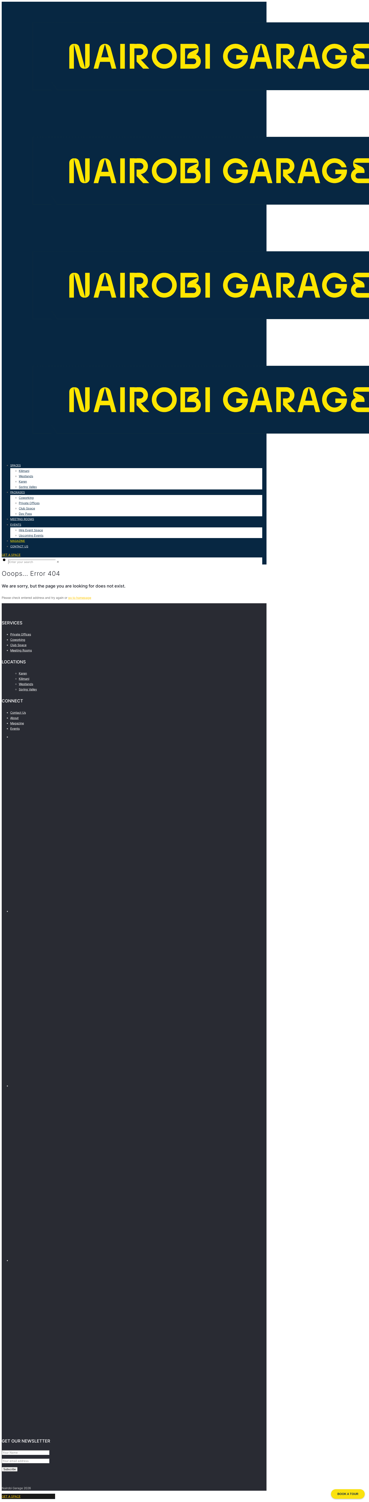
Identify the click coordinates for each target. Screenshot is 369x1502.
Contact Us (18, 712)
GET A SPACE (11, 555)
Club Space (18, 645)
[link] (58, 562)
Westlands (26, 684)
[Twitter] (136, 1080)
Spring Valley (28, 689)
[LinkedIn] (136, 1429)
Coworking (17, 639)
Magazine (17, 723)
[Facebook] (136, 906)
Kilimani (24, 678)
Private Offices (20, 634)
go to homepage (79, 597)
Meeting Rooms (21, 650)
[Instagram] (136, 1255)
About (14, 718)
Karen (23, 673)
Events (15, 728)
